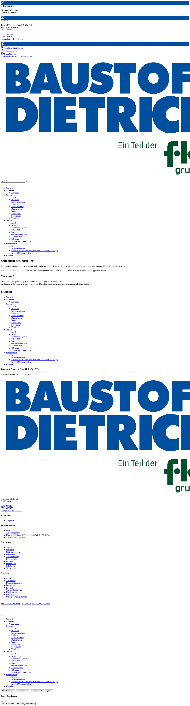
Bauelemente (16, 209)
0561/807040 (6, 506)
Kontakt (9, 255)
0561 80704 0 (7, 34)
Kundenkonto (17, 237)
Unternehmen (11, 353)
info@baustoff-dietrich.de (12, 39)
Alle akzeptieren (8, 691)
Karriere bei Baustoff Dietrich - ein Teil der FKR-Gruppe (34, 251)
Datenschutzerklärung (41, 603)
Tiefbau (14, 197)
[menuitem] (12, 48)
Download (15, 230)
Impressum (26, 603)
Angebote (15, 193)
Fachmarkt (15, 204)
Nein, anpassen (22, 691)
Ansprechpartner (18, 248)
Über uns (15, 246)
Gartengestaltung (18, 202)
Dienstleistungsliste (19, 227)
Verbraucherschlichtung (10, 603)
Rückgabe (15, 239)
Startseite (10, 188)
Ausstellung (16, 225)
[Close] (2, 615)
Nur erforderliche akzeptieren (41, 691)
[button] (2, 184)
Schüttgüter (16, 216)
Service (9, 329)
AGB (13, 223)
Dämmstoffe (16, 213)
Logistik (14, 232)
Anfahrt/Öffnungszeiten (21, 253)
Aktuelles (10, 299)
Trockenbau (16, 218)
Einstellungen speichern (26, 704)
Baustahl (14, 211)
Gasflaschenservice (19, 234)
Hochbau (15, 200)
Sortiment (10, 304)
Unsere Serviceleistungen (21, 241)
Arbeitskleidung (17, 206)
